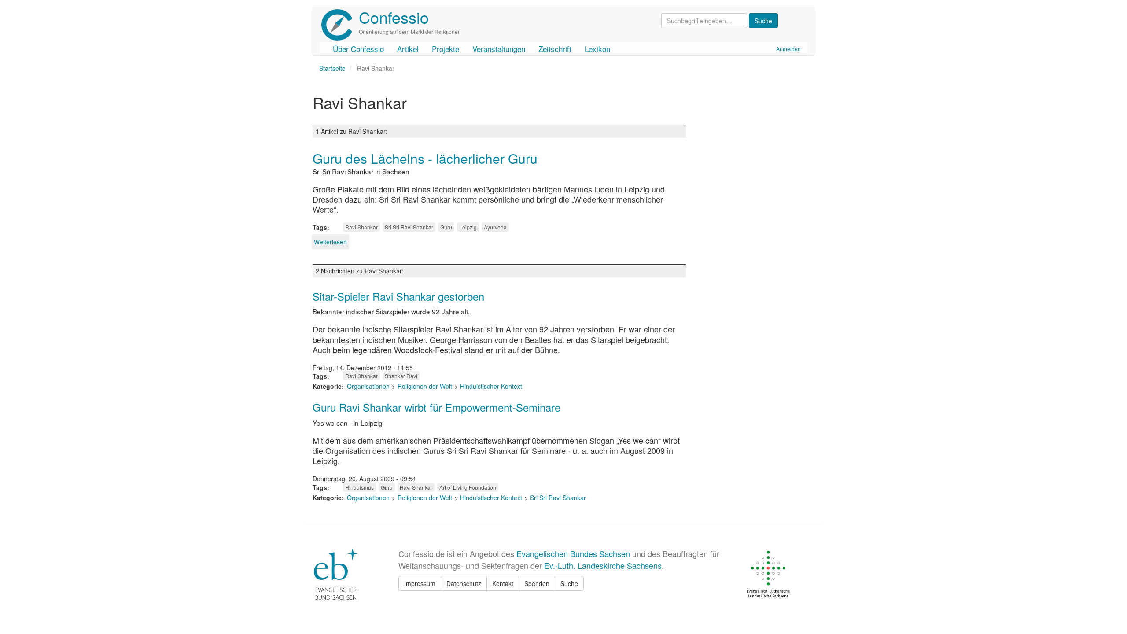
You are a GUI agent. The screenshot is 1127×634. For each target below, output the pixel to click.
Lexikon (597, 48)
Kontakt (502, 583)
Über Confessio (358, 48)
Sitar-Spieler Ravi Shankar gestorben (398, 296)
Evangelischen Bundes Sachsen (573, 553)
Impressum (419, 583)
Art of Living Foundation (467, 487)
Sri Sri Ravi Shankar (409, 227)
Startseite (332, 68)
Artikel (408, 48)
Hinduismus (359, 487)
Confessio (394, 17)
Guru (446, 227)
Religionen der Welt (425, 386)
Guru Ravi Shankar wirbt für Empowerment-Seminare (436, 407)
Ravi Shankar (361, 227)
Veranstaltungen (498, 48)
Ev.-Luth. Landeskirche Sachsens (603, 565)
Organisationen (368, 386)
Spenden (536, 583)
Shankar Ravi (401, 376)
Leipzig (468, 227)
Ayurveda (495, 227)
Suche (569, 583)
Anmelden (788, 48)
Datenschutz (463, 583)
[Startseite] (340, 25)
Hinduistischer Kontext (491, 386)
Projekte (445, 48)
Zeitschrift (554, 48)
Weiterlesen (330, 241)
